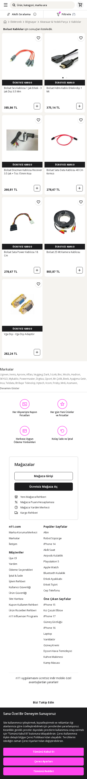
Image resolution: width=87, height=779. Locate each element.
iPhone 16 (49, 628)
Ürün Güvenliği (18, 593)
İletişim (13, 544)
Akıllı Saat (49, 550)
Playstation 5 (51, 561)
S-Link (53, 374)
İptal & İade (16, 575)
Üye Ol (13, 558)
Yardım (13, 564)
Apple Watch (51, 567)
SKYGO (4, 378)
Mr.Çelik (57, 378)
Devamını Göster (9, 388)
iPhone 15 (49, 604)
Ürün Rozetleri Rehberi (22, 610)
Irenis (13, 374)
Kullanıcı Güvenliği (20, 587)
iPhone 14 (49, 544)
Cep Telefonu (52, 590)
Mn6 (63, 383)
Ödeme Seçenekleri (21, 570)
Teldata (10, 383)
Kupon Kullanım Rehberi (23, 604)
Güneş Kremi (51, 645)
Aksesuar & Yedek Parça (54, 22)
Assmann (72, 383)
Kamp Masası (52, 662)
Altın (46, 532)
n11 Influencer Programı (23, 616)
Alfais (29, 374)
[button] (63, 78)
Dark (46, 374)
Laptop (48, 633)
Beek (66, 378)
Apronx (21, 374)
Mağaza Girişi (43, 476)
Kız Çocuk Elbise (53, 610)
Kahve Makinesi (53, 657)
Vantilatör (49, 639)
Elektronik (16, 22)
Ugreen (4, 374)
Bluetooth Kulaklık (54, 573)
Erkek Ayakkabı (53, 579)
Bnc (60, 374)
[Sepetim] (80, 5)
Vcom (48, 383)
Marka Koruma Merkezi (23, 532)
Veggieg (38, 374)
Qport (48, 378)
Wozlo (66, 374)
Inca (2, 383)
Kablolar (76, 22)
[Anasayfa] (5, 22)
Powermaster (27, 378)
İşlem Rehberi (17, 581)
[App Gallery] (54, 690)
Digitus (40, 378)
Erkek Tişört (50, 584)
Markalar (14, 538)
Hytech (40, 383)
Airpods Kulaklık (53, 555)
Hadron (75, 374)
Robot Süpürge (53, 538)
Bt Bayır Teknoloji (25, 383)
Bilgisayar (30, 22)
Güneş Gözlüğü (53, 622)
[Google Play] (31, 690)
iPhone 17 (49, 616)
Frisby (56, 383)
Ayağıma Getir (78, 378)
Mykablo (14, 378)
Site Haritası (16, 599)
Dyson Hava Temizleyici (58, 651)
